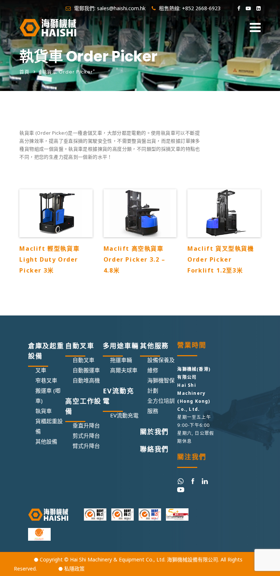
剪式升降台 (86, 435)
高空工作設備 (83, 406)
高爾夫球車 (123, 370)
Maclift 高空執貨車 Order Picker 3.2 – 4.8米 (135, 259)
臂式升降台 (86, 445)
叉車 (40, 370)
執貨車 (43, 410)
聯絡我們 (154, 449)
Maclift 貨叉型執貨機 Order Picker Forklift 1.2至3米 (220, 259)
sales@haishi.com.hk (121, 8)
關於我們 (154, 431)
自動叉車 (79, 345)
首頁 (24, 71)
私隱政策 (74, 568)
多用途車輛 (121, 345)
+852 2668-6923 (201, 8)
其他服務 (154, 345)
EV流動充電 (118, 395)
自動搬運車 (86, 370)
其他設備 (46, 441)
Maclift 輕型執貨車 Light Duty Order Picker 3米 (49, 259)
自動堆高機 (86, 380)
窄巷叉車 (46, 380)
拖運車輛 (121, 360)
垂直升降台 (86, 425)
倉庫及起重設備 (46, 350)
